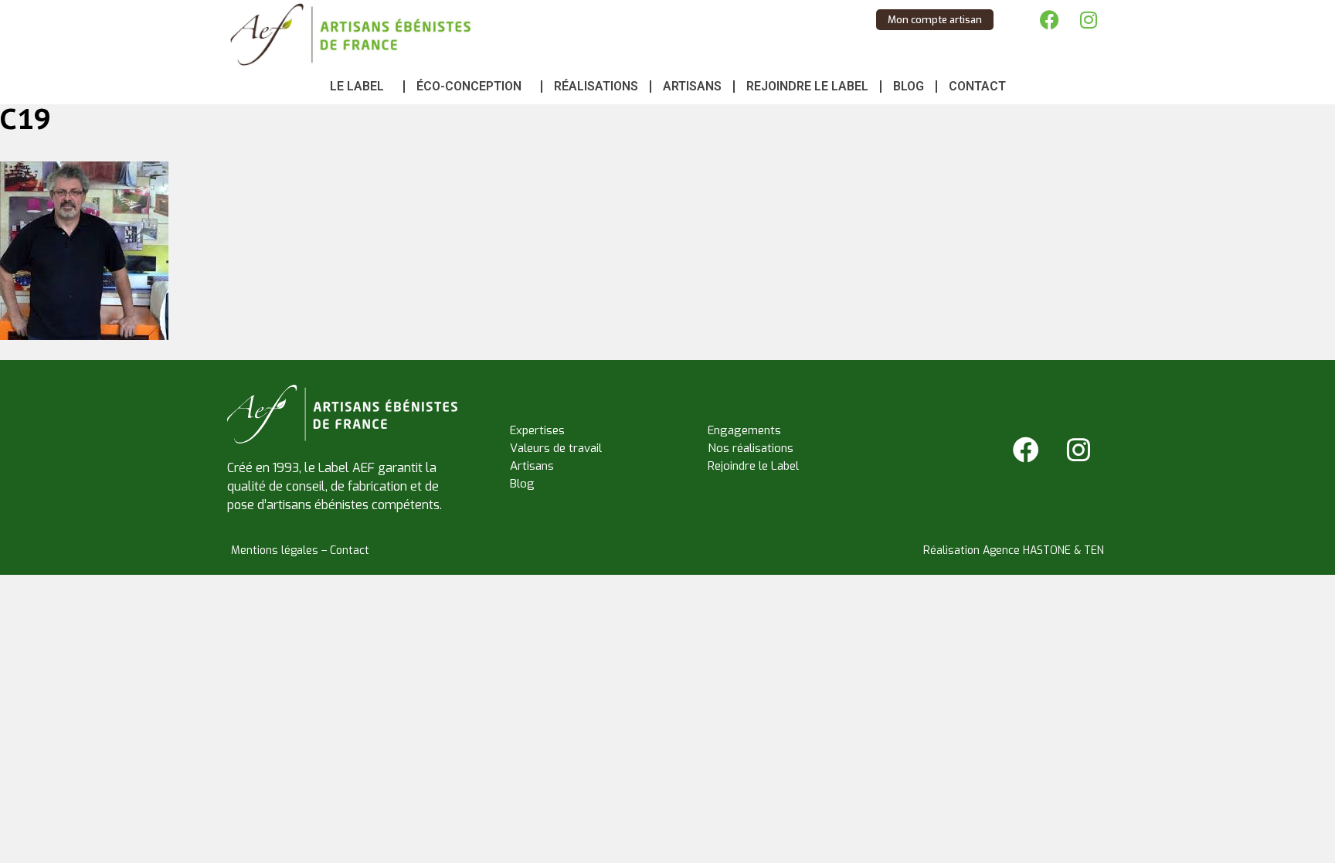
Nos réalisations (750, 448)
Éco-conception (468, 86)
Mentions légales (274, 550)
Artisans (692, 86)
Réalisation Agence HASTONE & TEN (1013, 550)
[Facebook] (1050, 19)
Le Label (357, 86)
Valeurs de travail (556, 448)
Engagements (744, 430)
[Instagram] (1088, 19)
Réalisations (596, 86)
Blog (908, 86)
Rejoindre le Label (807, 86)
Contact (977, 86)
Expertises (537, 430)
